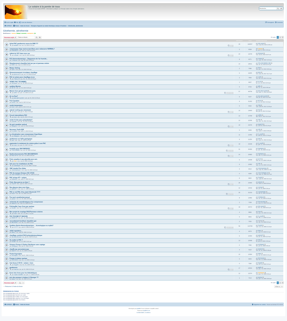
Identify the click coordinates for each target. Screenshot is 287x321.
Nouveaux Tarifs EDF (17, 129)
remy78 (14, 183)
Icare (15, 213)
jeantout (260, 277)
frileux (13, 232)
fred (15, 161)
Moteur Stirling (15, 68)
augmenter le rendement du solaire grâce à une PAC (28, 143)
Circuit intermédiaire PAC (18, 115)
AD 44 (13, 87)
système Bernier (15, 86)
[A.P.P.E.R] (16, 11)
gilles (259, 86)
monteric (24, 33)
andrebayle (17, 165)
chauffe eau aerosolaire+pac (19, 249)
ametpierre (30, 33)
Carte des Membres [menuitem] (26, 22)
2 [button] (280, 37)
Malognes (14, 126)
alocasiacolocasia (16, 237)
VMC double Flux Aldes (18, 168)
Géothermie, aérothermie (15, 30)
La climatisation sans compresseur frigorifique (26, 134)
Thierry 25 (17, 79)
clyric (13, 69)
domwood (260, 53)
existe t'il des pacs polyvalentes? (21, 120)
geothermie (13, 267)
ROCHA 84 (15, 260)
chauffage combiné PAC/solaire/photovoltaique (26, 235)
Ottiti (259, 105)
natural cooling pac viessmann (20, 110)
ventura (260, 58)
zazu (15, 145)
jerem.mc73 (17, 74)
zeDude (16, 55)
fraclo (13, 193)
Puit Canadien (14, 101)
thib (259, 67)
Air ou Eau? (14, 96)
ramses (14, 33)
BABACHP (14, 217)
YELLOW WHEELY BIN (264, 63)
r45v (259, 119)
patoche (260, 182)
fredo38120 (15, 50)
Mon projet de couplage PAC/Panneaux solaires (26, 212)
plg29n (260, 267)
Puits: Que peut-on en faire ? (19, 182)
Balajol (19, 33)
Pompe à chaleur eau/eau (18, 258)
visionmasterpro (16, 170)
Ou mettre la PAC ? (16, 240)
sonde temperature (16, 105)
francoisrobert (262, 201)
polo (13, 140)
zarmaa (260, 187)
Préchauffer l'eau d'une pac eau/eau (22, 206)
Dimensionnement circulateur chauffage (23, 72)
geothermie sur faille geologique (21, 139)
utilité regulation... (16, 231)
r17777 (16, 227)
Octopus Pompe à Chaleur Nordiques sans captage (27, 244)
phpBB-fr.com (146, 310)
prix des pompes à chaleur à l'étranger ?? (24, 277)
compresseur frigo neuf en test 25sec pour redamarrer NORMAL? (32, 49)
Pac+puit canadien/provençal (20, 197)
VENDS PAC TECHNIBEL (18, 82)
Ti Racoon (14, 60)
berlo (259, 72)
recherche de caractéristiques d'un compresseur (26, 202)
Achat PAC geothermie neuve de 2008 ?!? (24, 43)
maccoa (16, 269)
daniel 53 (260, 124)
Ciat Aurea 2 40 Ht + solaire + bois (21, 263)
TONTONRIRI (16, 150)
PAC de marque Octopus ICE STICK (22, 173)
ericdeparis (15, 246)
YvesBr (260, 177)
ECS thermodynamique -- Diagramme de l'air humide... (29, 59)
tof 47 (259, 159)
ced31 (259, 77)
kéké (259, 239)
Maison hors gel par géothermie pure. (23, 91)
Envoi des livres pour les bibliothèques (23, 273)
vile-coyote (261, 43)
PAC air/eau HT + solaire (18, 177)
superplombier (262, 191)
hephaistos (261, 148)
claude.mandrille (18, 274)
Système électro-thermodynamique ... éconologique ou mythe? (31, 225)
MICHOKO (15, 222)
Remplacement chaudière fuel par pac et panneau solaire (29, 63)
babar (259, 253)
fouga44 (16, 264)
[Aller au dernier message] (265, 43)
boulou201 (14, 179)
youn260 (14, 121)
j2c (35, 33)
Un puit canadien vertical (18, 124)
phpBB (138, 308)
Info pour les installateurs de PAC (21, 164)
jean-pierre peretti (263, 90)
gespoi (13, 198)
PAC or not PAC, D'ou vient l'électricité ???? (25, 192)
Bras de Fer (15, 155)
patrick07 (14, 189)
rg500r (260, 115)
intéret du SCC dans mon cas (20, 53)
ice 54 (259, 81)
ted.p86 (14, 208)
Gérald (13, 241)
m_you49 (14, 131)
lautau (13, 279)
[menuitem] (16, 22)
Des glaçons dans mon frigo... (20, 187)
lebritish (16, 45)
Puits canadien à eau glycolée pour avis (23, 159)
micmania (14, 83)
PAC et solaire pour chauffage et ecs (22, 77)
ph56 (15, 92)
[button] (283, 37)
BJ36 (13, 65)
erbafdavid (261, 197)
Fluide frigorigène (16, 254)
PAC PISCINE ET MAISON (18, 216)
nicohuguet (15, 255)
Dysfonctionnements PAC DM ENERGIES (24, 154)
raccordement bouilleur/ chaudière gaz (23, 221)
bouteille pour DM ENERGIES (20, 149)
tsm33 (13, 102)
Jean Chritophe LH (17, 174)
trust (13, 107)
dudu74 (14, 250)
